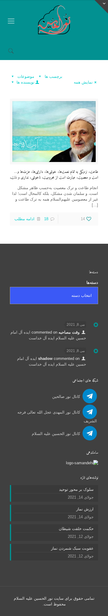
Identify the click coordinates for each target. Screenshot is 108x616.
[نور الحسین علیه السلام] (54, 21)
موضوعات (25, 76)
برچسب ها (53, 76)
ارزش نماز (85, 509)
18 (46, 219)
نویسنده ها (24, 82)
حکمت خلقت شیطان (76, 528)
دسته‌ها (92, 282)
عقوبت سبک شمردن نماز (72, 548)
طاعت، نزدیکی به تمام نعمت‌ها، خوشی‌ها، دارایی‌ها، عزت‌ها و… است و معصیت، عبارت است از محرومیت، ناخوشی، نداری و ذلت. (54, 174)
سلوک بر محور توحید (76, 489)
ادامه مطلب (24, 219)
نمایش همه (83, 82)
